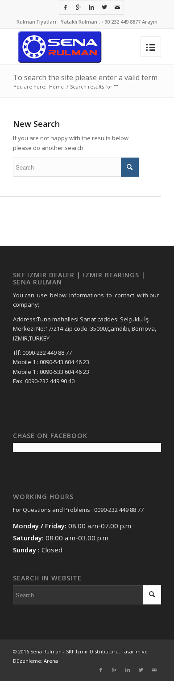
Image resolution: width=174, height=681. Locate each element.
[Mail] (117, 7)
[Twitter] (104, 7)
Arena (51, 660)
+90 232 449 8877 (121, 21)
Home (56, 86)
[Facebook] (65, 7)
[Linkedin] (91, 7)
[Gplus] (78, 7)
